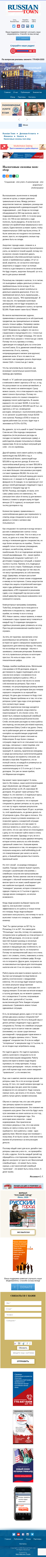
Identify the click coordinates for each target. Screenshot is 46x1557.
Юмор (12, 97)
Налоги (20, 136)
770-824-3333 (38, 59)
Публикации (25, 92)
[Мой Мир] (10, 176)
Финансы (8, 136)
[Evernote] (17, 176)
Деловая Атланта (28, 134)
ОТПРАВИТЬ (23, 1361)
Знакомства (37, 92)
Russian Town (9, 134)
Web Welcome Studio (23, 1554)
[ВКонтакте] (4, 176)
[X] (14, 176)
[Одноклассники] (7, 176)
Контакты (32, 97)
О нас (15, 92)
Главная (7, 92)
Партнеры (22, 97)
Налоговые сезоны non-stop (17, 139)
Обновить (23, 1348)
